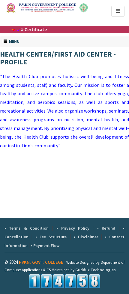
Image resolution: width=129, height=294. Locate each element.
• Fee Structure (51, 237)
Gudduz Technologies (95, 269)
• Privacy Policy (72, 228)
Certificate (32, 29)
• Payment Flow (45, 245)
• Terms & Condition (26, 228)
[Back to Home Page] (27, 8)
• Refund (106, 228)
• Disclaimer (86, 237)
